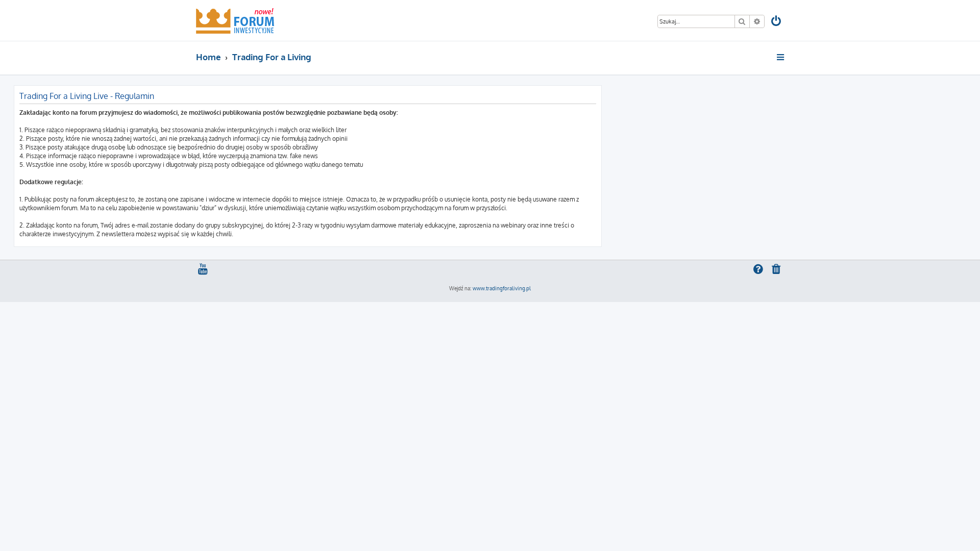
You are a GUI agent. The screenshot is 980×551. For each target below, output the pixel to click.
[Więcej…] (781, 57)
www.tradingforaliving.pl (502, 288)
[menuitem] (777, 22)
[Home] (235, 20)
